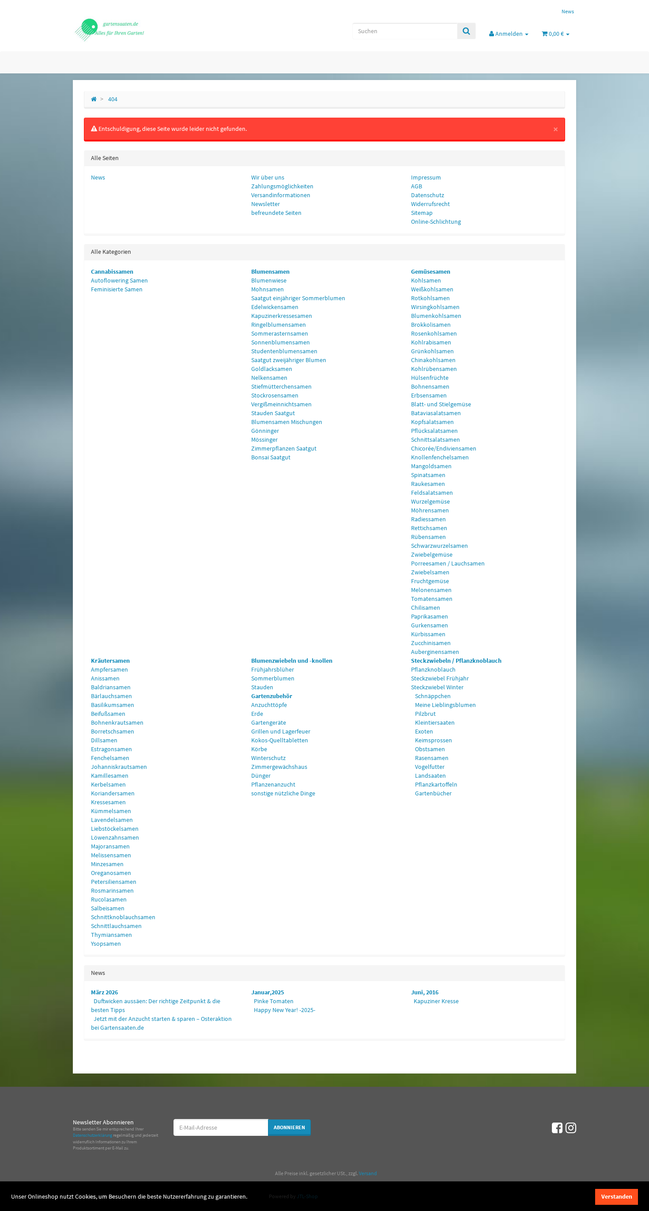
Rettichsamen (429, 528)
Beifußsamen (108, 714)
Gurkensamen (429, 625)
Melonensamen (431, 590)
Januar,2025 (267, 992)
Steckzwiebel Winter (437, 687)
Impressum (426, 177)
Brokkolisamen (431, 325)
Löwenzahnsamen (115, 837)
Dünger (261, 775)
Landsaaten (430, 775)
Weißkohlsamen (432, 289)
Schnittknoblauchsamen (123, 917)
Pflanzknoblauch (433, 669)
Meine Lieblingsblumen (445, 705)
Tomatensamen (432, 599)
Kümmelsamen (111, 811)
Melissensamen (111, 855)
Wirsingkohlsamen (435, 307)
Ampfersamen (109, 669)
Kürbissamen (428, 634)
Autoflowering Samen (119, 280)
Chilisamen (425, 607)
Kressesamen (108, 802)
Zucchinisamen (431, 643)
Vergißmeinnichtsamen (281, 404)
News (568, 11)
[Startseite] (94, 99)
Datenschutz (427, 195)
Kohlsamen (426, 280)
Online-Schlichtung (436, 221)
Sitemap (422, 213)
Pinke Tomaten (274, 1001)
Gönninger (265, 431)
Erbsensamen (429, 395)
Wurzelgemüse (430, 501)
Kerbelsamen (108, 784)
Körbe (259, 749)
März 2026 (104, 992)
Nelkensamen (269, 378)
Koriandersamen (113, 793)
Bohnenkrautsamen (117, 722)
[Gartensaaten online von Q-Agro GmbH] (152, 29)
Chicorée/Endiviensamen (443, 448)
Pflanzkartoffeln (435, 784)
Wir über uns (267, 177)
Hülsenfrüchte (430, 378)
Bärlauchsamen (111, 696)
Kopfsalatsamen (432, 422)
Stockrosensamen (274, 395)
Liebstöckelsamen (115, 829)
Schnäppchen (432, 696)
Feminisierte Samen (117, 289)
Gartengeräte (268, 722)
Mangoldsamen (431, 466)
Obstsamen (429, 749)
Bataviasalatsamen (436, 413)
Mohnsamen (267, 289)
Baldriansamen (111, 687)
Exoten (423, 731)
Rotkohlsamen (430, 298)
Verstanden (616, 1196)
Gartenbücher (433, 793)
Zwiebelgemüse (432, 554)
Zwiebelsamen (430, 572)
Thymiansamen (111, 935)
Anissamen (105, 678)
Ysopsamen (106, 943)
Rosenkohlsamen (434, 333)
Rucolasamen (109, 899)
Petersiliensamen (113, 882)
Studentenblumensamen (284, 351)
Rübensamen (428, 537)
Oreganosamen (111, 873)
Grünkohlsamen (432, 351)
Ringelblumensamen (278, 325)
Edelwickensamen (274, 307)
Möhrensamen (430, 510)
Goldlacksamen (271, 369)
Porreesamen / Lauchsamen (448, 563)
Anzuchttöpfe (269, 705)
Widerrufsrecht (430, 204)
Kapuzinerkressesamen (281, 316)
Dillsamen (104, 740)
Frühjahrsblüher (272, 669)
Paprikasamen (429, 616)
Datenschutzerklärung (92, 1135)
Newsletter (265, 204)
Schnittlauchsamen (116, 926)
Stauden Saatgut (273, 413)
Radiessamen (428, 519)
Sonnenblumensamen (280, 342)
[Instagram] (571, 1128)
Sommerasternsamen (279, 333)
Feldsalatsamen (432, 493)
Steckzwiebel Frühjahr (440, 678)
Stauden (262, 687)
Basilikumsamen (112, 705)
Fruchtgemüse (430, 581)
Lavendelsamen (112, 820)
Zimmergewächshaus (279, 767)
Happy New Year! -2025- (284, 1010)
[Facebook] (557, 1128)
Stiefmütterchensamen (281, 386)
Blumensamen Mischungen (286, 422)
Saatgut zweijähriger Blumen (288, 360)
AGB (416, 186)
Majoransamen (110, 846)
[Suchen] (466, 31)
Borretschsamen (112, 731)
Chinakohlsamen (433, 360)
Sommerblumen (272, 678)
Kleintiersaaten (434, 722)
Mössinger (264, 439)
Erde (257, 714)
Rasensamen (431, 758)
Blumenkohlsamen (436, 316)
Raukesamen (428, 484)
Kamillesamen (109, 775)
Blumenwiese (269, 280)
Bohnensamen (430, 386)
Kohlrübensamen (434, 369)
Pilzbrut (425, 714)
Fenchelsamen (110, 758)
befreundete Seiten (276, 213)
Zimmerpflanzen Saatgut (284, 448)
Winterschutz (268, 758)
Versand (368, 1173)
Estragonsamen (111, 749)
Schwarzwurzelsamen (439, 546)
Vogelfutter (429, 767)
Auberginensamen (435, 652)
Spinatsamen (428, 475)
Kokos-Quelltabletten (279, 740)
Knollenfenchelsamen (440, 457)
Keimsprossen (433, 740)
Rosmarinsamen (112, 890)
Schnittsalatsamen (435, 439)
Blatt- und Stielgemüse (441, 404)
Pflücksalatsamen (434, 431)
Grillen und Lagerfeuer (280, 731)
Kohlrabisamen (431, 342)
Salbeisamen (108, 908)
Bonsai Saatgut (271, 457)
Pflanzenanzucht (273, 784)
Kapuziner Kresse (436, 1001)
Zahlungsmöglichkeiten (282, 186)
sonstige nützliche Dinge (283, 793)
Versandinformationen (280, 195)
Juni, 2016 (424, 992)
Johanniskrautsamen (119, 767)
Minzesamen (107, 864)
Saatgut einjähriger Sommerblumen (298, 298)
